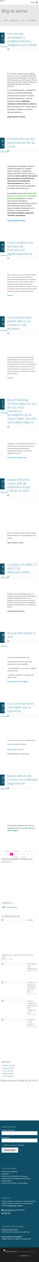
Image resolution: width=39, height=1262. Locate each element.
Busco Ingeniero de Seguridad (12, 1237)
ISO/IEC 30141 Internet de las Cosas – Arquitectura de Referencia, (22, 195)
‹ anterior (16, 851)
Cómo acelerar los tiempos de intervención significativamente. (20, 248)
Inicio (6, 20)
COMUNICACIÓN (14, 20)
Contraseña (6, 1137)
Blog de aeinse (31, 20)
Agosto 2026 (8, 1065)
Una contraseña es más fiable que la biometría (20, 707)
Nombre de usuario (9, 1130)
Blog (23, 20)
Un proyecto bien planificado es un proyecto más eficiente (19, 323)
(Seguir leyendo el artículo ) (15, 749)
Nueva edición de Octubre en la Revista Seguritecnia (22, 779)
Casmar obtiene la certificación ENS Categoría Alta (32, 1007)
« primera (7, 851)
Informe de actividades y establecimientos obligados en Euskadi (22, 39)
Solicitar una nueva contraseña (14, 1145)
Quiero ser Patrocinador (10, 1229)
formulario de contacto (15, 1206)
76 (30, 851)
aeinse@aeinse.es (12, 907)
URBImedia (24, 1256)
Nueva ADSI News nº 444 (21, 635)
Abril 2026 (7, 1076)
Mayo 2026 (7, 1074)
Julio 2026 (7, 1068)
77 (34, 851)
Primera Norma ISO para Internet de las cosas (21, 142)
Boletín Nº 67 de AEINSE (31, 1021)
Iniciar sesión (9, 1150)
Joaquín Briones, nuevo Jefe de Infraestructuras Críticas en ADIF (18, 485)
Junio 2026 (7, 1071)
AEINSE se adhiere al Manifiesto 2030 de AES (31, 987)
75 (26, 851)
